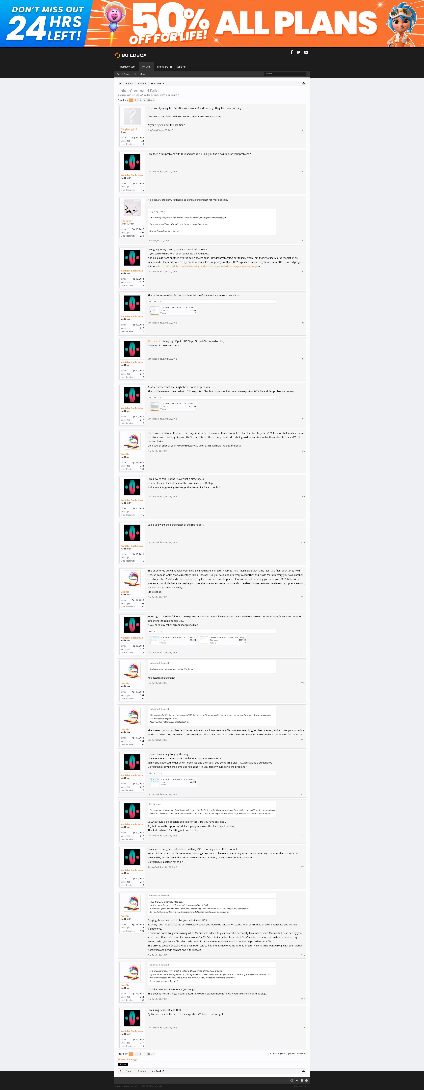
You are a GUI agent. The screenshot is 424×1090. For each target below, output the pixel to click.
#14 (303, 740)
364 (142, 465)
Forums (146, 66)
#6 (303, 359)
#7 (303, 419)
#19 (303, 999)
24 (142, 140)
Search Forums (124, 74)
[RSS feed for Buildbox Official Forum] (306, 1080)
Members (162, 66)
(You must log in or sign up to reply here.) (287, 1053)
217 (142, 186)
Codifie (125, 454)
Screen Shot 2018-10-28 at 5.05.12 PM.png (178, 637)
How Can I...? (137, 95)
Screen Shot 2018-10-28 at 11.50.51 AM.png (179, 307)
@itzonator (154, 341)
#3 (303, 240)
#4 (303, 271)
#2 (303, 171)
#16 (303, 835)
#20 (303, 1027)
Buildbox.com (127, 66)
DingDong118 (160, 95)
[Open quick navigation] (303, 83)
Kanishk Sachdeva (132, 175)
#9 (303, 496)
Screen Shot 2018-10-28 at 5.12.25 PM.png (178, 779)
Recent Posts (140, 74)
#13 (303, 683)
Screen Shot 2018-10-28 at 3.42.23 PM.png (178, 403)
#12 (303, 652)
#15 (303, 794)
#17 (303, 867)
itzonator (127, 221)
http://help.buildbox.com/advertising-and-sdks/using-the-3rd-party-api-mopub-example (208, 266)
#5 (303, 323)
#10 (303, 542)
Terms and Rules (301, 1086)
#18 (303, 955)
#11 (303, 597)
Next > (151, 100)
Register (181, 66)
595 (142, 232)
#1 (303, 130)
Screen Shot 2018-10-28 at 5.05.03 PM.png (228, 637)
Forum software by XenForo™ (139, 1086)
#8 (303, 451)
